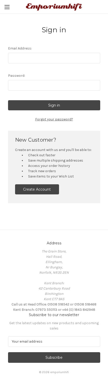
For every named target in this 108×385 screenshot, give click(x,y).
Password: (16, 75)
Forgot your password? (54, 119)
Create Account (37, 189)
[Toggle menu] (7, 7)
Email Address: (20, 48)
